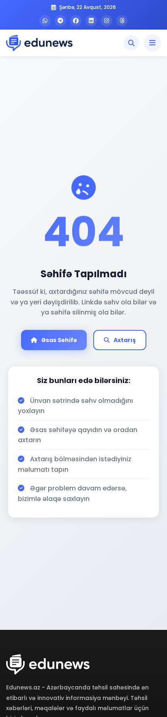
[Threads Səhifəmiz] (122, 20)
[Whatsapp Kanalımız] (45, 20)
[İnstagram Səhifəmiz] (106, 20)
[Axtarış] (131, 43)
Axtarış (124, 340)
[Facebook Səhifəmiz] (75, 20)
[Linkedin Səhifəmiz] (91, 20)
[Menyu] (152, 42)
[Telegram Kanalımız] (60, 20)
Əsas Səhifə (59, 340)
